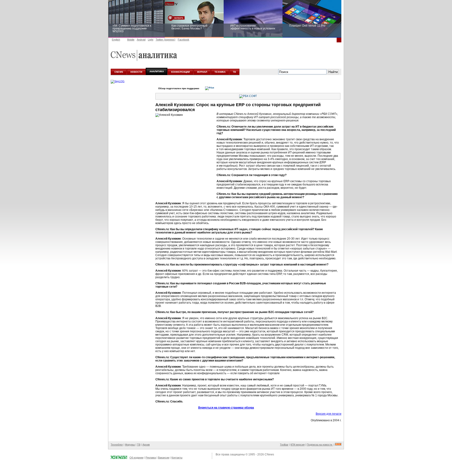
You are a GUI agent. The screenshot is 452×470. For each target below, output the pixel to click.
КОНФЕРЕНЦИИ (180, 72)
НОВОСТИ (136, 72)
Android (141, 39)
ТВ (234, 72)
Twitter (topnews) (165, 39)
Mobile (130, 39)
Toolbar (284, 444)
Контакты (176, 457)
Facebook (183, 39)
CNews (269, 454)
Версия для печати (328, 413)
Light (150, 39)
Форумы (130, 444)
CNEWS (118, 72)
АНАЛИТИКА (156, 71)
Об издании (136, 457)
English (116, 39)
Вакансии (163, 457)
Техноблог (117, 444)
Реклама (150, 457)
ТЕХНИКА (220, 72)
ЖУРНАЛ (202, 72)
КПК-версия (298, 444)
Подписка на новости (320, 444)
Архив (146, 444)
